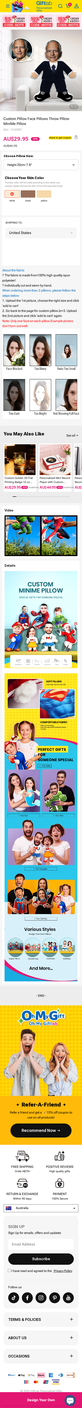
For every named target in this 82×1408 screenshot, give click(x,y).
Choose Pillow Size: (18, 156)
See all (70, 435)
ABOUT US (17, 1338)
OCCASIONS (19, 1356)
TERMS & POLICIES (24, 1319)
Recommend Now (39, 1130)
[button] (5, 460)
